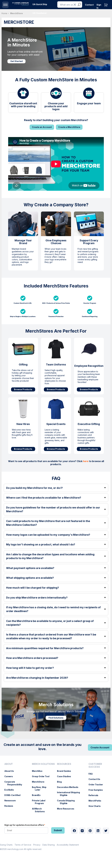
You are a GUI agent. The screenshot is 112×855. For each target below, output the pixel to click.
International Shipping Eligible (70, 793)
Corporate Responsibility (14, 783)
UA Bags (37, 22)
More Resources (67, 808)
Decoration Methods (69, 787)
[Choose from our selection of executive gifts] (89, 408)
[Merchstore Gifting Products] (23, 349)
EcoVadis (10, 790)
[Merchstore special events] (56, 408)
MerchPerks (96, 800)
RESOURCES (64, 764)
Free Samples (97, 790)
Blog (61, 782)
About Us (10, 771)
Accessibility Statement (68, 845)
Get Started (16, 61)
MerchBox (38, 771)
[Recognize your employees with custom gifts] (89, 347)
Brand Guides (65, 771)
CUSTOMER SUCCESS (95, 765)
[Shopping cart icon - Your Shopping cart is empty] (107, 8)
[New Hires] (23, 408)
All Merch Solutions (40, 810)
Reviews (10, 806)
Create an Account (42, 127)
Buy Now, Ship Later (40, 788)
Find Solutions (56, 718)
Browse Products (23, 389)
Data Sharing (48, 845)
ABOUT (8, 764)
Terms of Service (23, 845)
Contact (89, 4)
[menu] (40, 4)
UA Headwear (40, 13)
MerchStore (39, 782)
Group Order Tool (42, 776)
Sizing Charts (6, 845)
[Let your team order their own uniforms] (56, 349)
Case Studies (65, 776)
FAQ (92, 774)
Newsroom (11, 800)
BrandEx (38, 795)
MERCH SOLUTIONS (43, 764)
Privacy (36, 845)
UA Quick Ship (40, 4)
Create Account (100, 747)
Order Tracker (97, 784)
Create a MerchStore (69, 127)
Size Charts (95, 806)
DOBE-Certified (13, 795)
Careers (10, 776)
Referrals (94, 795)
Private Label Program (40, 802)
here (85, 461)
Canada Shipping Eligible (67, 802)
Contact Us (95, 779)
